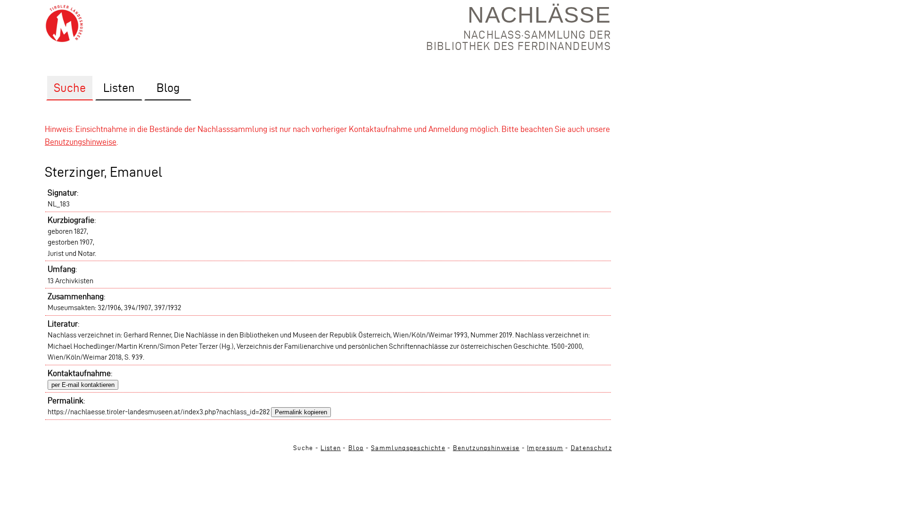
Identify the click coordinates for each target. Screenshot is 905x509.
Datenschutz (591, 448)
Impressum (545, 448)
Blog (355, 448)
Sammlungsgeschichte (408, 448)
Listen (331, 448)
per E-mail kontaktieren (83, 384)
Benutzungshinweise (80, 141)
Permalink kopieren (301, 412)
